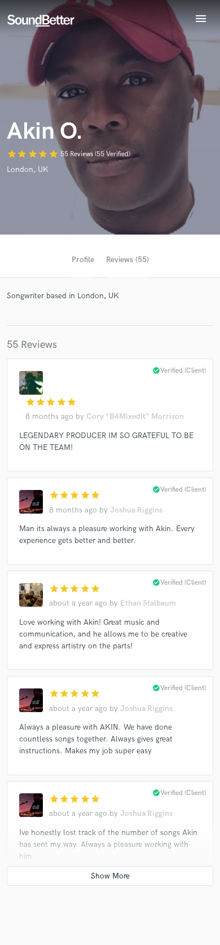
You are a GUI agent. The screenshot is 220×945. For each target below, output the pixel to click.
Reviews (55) (127, 259)
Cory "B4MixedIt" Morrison (135, 416)
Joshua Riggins (136, 510)
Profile (83, 259)
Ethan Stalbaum (148, 603)
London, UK (28, 169)
